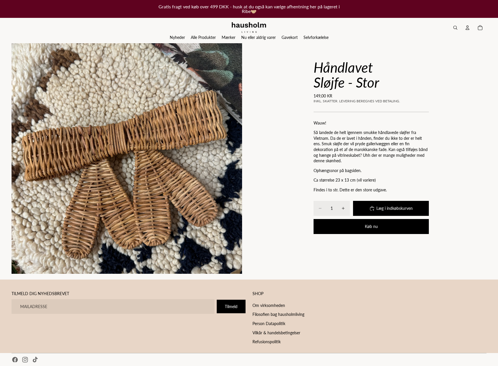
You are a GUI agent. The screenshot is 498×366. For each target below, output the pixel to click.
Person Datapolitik (268, 323)
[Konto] (467, 27)
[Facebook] (15, 359)
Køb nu (371, 226)
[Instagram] (25, 359)
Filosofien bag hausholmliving (278, 314)
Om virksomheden (268, 305)
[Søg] (455, 27)
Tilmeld (231, 306)
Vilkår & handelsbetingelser (276, 332)
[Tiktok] (35, 359)
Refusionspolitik (266, 341)
